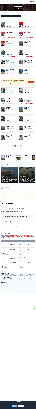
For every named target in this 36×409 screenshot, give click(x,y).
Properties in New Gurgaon (32, 279)
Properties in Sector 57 (26, 279)
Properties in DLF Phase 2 (9, 279)
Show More (2, 13)
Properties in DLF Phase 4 (20, 279)
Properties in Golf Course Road (4, 278)
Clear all (19, 18)
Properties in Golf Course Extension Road (12, 278)
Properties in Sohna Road (19, 278)
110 (20, 145)
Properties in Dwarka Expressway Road (26, 278)
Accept (15, 405)
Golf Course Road (27, 12)
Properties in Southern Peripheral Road (5, 280)
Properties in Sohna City (11, 280)
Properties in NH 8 (16, 280)
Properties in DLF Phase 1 (3, 279)
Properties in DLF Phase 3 (15, 279)
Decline (21, 405)
